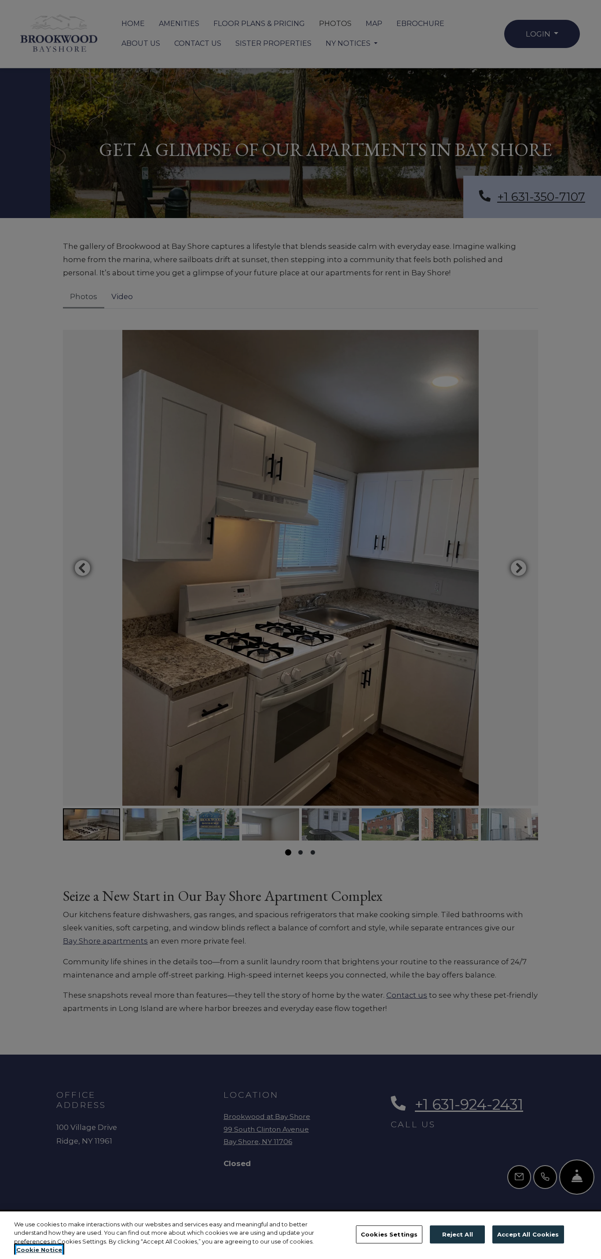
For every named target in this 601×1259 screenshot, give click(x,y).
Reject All (457, 1234)
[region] (300, 1235)
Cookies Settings (389, 1234)
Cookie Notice (39, 1249)
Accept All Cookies (528, 1234)
